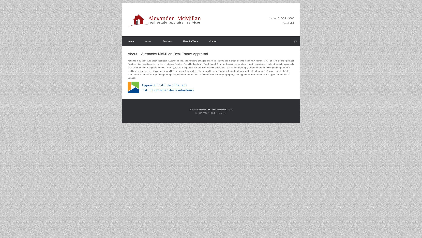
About (148, 41)
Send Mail (288, 23)
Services (167, 41)
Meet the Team (190, 41)
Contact (213, 41)
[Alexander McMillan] (165, 20)
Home (131, 41)
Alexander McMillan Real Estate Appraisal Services (211, 109)
